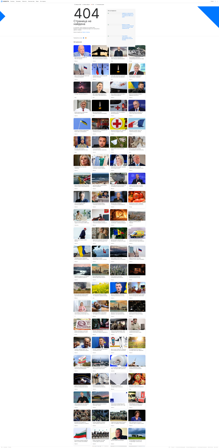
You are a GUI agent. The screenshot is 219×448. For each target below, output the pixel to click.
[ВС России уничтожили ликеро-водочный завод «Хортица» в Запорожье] (82, 290)
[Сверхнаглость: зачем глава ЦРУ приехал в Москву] (100, 71)
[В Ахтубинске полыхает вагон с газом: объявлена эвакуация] (136, 400)
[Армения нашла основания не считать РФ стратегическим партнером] (136, 108)
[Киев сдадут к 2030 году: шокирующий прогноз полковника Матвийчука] (118, 254)
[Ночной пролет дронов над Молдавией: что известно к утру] (118, 236)
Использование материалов (202, 447)
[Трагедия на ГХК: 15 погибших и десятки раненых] (118, 108)
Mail (1, 447)
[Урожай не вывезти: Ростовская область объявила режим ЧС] (82, 272)
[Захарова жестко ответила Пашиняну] (82, 163)
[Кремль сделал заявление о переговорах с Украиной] (136, 71)
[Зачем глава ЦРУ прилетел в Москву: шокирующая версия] (82, 381)
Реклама (9, 447)
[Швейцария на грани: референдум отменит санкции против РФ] (100, 254)
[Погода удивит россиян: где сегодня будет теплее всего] (136, 436)
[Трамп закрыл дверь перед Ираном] (82, 236)
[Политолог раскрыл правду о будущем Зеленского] (136, 90)
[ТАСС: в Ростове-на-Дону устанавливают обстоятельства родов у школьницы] (136, 144)
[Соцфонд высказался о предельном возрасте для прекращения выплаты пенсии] (136, 327)
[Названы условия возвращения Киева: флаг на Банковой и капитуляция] (82, 126)
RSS (169, 447)
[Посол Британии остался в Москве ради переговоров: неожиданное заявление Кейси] (100, 272)
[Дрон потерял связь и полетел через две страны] (100, 400)
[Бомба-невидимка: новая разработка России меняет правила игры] (136, 363)
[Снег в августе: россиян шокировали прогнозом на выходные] (118, 272)
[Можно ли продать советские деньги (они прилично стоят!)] (82, 327)
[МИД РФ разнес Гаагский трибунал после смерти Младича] (136, 254)
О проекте (172, 447)
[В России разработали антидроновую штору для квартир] (118, 381)
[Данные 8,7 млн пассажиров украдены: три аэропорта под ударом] (118, 308)
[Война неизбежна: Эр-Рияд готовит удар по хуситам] (100, 436)
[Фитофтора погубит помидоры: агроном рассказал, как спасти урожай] (136, 199)
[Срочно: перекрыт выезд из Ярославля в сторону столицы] (136, 308)
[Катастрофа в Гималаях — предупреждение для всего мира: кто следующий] (136, 53)
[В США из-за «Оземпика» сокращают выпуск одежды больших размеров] (100, 163)
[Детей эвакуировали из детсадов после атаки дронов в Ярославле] (136, 290)
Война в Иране (87, 4)
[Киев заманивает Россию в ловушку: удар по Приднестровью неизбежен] (136, 418)
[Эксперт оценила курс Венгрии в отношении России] (100, 345)
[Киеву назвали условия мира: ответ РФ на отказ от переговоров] (82, 108)
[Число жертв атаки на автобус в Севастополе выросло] (118, 90)
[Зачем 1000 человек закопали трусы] (118, 144)
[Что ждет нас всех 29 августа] (82, 90)
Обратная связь (210, 447)
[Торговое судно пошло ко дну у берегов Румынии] (100, 181)
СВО (93, 4)
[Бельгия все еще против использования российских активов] (100, 381)
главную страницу (86, 32)
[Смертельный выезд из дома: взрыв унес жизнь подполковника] (136, 236)
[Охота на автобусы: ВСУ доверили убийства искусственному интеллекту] (82, 199)
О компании (5, 447)
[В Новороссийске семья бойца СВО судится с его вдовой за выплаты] (100, 308)
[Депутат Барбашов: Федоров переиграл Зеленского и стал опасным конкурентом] (118, 290)
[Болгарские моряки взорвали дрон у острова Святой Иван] (82, 436)
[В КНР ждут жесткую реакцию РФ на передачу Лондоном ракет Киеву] (118, 181)
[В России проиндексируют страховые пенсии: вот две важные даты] (100, 199)
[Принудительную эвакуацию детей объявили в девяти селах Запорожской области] (82, 254)
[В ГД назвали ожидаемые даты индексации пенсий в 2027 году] (118, 400)
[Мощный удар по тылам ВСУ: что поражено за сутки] (100, 126)
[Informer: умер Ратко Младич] (118, 436)
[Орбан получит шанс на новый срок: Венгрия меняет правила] (136, 181)
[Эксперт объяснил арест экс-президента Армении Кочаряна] (82, 345)
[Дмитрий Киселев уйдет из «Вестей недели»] (82, 53)
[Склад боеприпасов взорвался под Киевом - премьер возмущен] (118, 217)
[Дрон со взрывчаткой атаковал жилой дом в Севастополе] (100, 363)
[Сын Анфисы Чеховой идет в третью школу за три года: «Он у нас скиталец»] (82, 308)
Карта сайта (216, 447)
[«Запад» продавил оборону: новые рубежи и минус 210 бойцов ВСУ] (100, 418)
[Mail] (2, 1)
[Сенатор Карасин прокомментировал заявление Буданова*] (100, 144)
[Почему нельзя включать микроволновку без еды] (136, 272)
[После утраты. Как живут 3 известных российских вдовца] (118, 53)
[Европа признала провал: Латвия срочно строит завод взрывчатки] (82, 181)
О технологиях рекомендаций (180, 447)
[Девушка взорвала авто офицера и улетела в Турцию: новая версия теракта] (118, 126)
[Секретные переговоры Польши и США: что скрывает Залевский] (118, 418)
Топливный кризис (100, 4)
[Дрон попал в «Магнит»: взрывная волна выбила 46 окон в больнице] (118, 345)
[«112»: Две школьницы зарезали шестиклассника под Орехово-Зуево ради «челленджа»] (118, 71)
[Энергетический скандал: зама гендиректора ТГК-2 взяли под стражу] (118, 327)
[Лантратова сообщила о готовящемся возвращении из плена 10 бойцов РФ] (118, 199)
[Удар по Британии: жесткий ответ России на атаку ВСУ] (82, 71)
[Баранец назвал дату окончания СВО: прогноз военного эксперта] (100, 53)
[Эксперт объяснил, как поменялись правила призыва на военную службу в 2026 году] (100, 327)
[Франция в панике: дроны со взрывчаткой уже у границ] (136, 126)
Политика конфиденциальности (191, 447)
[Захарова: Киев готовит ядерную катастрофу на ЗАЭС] (118, 163)
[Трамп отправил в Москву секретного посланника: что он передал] (136, 163)
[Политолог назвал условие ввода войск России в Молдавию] (82, 363)
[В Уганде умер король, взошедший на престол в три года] (82, 144)
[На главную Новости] (6, 1)
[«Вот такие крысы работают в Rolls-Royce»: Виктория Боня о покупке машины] (100, 90)
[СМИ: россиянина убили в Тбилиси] (136, 217)
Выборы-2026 (78, 4)
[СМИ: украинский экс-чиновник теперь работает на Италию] (82, 400)
